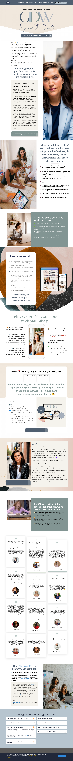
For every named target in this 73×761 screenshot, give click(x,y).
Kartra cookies (35, 755)
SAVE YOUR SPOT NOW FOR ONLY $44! (35, 35)
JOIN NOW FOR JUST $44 (35, 430)
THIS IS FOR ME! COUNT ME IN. (16, 482)
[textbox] (15, 352)
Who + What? (21, 2)
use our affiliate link (20, 695)
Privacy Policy (9, 757)
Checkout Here (26, 666)
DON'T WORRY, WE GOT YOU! (53, 203)
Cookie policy (30, 755)
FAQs (52, 2)
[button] (34, 718)
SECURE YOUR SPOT (60, 2)
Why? (36, 2)
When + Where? (29, 2)
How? (40, 2)
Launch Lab (25, 735)
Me (17, 43)
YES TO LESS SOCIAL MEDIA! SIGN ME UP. (24, 133)
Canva (10, 352)
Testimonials (46, 2)
